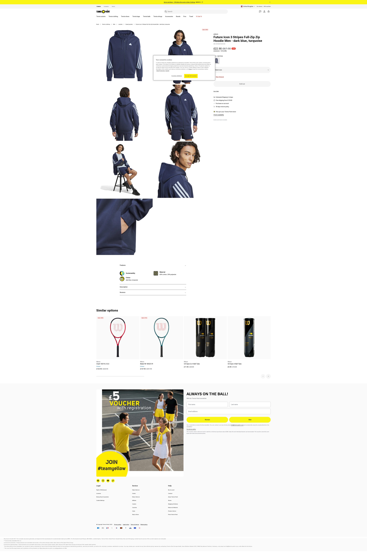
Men (114, 24)
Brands (178, 16)
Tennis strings (157, 16)
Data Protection (160, 70)
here (190, 69)
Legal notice (126, 524)
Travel (191, 16)
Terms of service (135, 524)
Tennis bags (136, 16)
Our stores (259, 6)
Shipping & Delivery (173, 504)
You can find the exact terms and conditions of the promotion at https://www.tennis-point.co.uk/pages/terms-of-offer (36, 548)
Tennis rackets (101, 16)
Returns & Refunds (173, 507)
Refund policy (143, 524)
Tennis (98, 6)
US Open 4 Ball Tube (235, 364)
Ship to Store (135, 514)
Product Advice (172, 511)
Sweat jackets (129, 24)
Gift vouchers (267, 6)
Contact (170, 493)
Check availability (219, 115)
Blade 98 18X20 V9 (146, 364)
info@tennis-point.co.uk (237, 425)
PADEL (113, 6)
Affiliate (134, 500)
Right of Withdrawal (101, 490)
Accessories (169, 16)
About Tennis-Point (173, 497)
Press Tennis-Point (173, 514)
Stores (169, 500)
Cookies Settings (176, 76)
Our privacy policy (191, 429)
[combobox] (196, 11)
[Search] (166, 11)
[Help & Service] (260, 11)
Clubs (133, 511)
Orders (134, 493)
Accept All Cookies (191, 76)
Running (106, 6)
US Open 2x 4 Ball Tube (192, 364)
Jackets (120, 24)
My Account (171, 490)
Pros (184, 16)
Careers (134, 504)
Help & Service (135, 490)
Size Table (216, 91)
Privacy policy (117, 524)
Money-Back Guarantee (102, 497)
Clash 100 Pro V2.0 (102, 364)
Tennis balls (146, 16)
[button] (263, 376)
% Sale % (199, 16)
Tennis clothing (113, 16)
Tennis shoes (125, 16)
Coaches (134, 507)
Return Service (136, 497)
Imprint (167, 70)
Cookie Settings (100, 500)
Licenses (98, 493)
